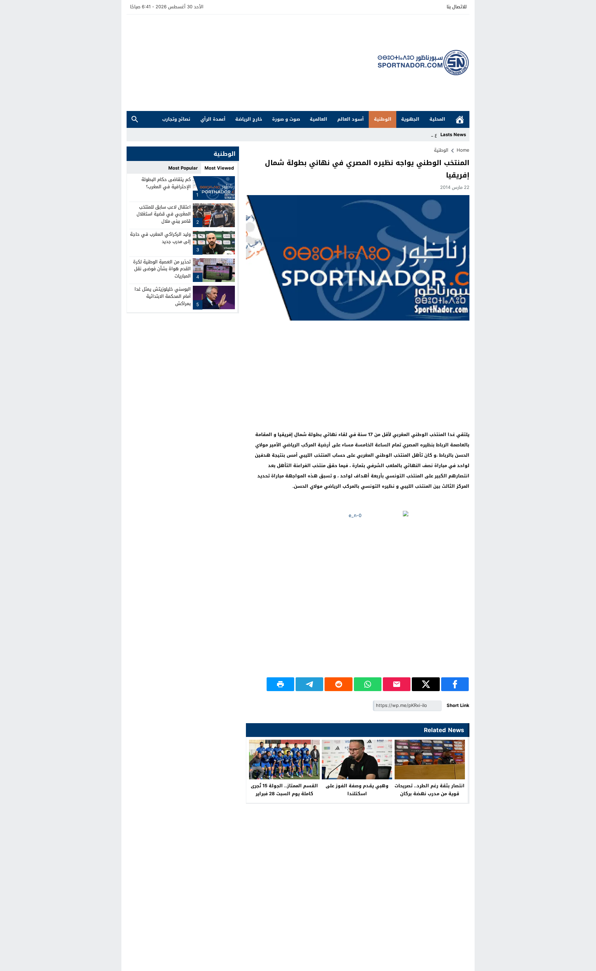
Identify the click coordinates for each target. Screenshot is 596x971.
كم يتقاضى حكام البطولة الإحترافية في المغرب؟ (166, 183)
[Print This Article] (280, 684)
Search (135, 119)
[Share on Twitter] (426, 684)
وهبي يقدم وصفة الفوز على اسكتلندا (357, 789)
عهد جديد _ (425, 134)
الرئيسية (459, 119)
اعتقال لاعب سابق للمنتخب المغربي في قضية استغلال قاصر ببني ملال (164, 213)
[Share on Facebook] (455, 684)
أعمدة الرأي (213, 119)
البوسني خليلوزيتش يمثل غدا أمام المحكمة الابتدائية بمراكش (163, 296)
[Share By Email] (397, 684)
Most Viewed (219, 168)
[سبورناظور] (423, 62)
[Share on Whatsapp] (368, 684)
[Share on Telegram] (309, 684)
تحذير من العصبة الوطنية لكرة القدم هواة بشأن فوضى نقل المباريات (162, 268)
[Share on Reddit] (338, 684)
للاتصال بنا (457, 6)
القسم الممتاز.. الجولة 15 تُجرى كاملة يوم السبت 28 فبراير (284, 789)
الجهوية (410, 119)
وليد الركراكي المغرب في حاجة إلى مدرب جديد (160, 238)
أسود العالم (350, 119)
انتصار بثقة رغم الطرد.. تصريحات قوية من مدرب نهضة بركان (430, 789)
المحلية (437, 119)
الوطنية (382, 119)
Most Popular (183, 168)
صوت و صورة (286, 119)
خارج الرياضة (248, 119)
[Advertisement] (252, 62)
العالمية (318, 119)
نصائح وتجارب (176, 119)
